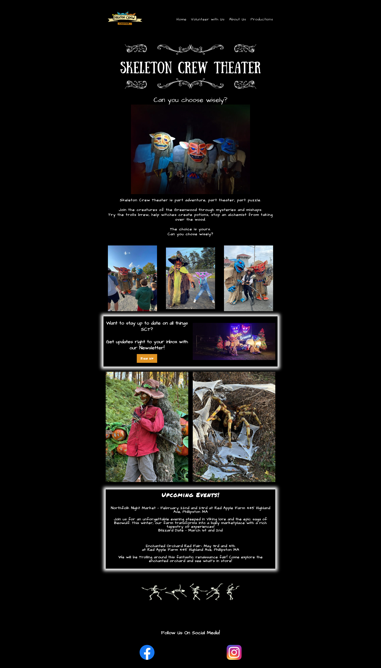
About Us (237, 19)
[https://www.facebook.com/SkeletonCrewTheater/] (147, 652)
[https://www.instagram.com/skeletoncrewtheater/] (234, 652)
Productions (262, 19)
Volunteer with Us (208, 19)
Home (181, 19)
